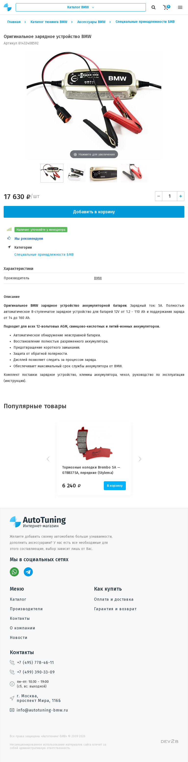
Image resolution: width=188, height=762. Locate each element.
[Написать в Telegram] (28, 571)
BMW (98, 278)
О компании (22, 628)
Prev (49, 459)
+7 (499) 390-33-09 (36, 672)
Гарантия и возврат (115, 609)
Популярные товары (35, 406)
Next (139, 459)
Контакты (20, 618)
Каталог (18, 599)
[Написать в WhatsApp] (14, 571)
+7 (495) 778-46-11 (35, 662)
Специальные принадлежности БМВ (44, 255)
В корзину (115, 485)
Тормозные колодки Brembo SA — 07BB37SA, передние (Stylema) (91, 470)
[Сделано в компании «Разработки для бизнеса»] (169, 742)
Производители (26, 609)
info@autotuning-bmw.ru (42, 710)
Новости (18, 637)
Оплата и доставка (114, 599)
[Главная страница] (8, 7)
